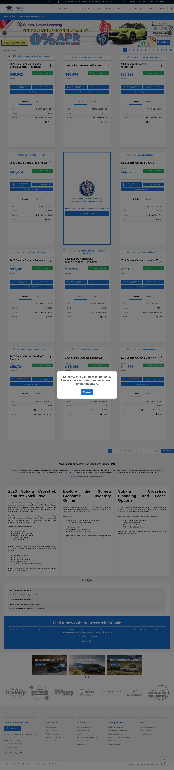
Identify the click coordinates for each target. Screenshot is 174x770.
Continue (87, 392)
